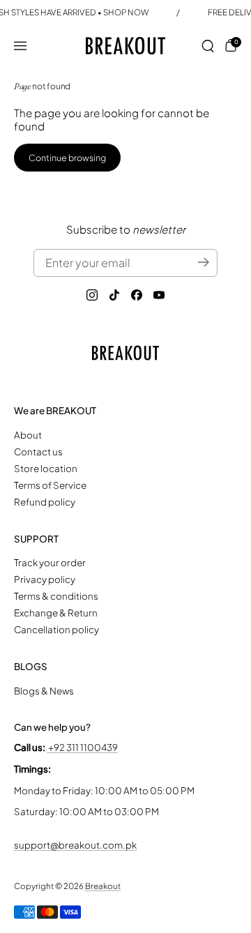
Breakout (103, 886)
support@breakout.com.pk (75, 845)
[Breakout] (126, 45)
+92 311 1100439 (82, 747)
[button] (207, 46)
